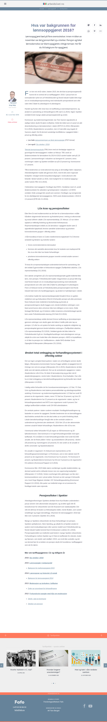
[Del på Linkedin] (100, 25)
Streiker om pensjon (35, 604)
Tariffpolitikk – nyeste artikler (53, 647)
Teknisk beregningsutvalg (34, 149)
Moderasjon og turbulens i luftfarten (43, 583)
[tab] (51, 683)
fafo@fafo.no (20, 710)
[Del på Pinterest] (94, 31)
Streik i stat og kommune (37, 599)
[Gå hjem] (53, 4)
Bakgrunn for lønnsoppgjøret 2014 (40, 578)
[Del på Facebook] (94, 25)
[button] (5, 4)
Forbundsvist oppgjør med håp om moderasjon (48, 594)
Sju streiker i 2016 (43, 144)
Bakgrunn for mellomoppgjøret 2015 (41, 568)
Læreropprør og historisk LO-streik (43, 573)
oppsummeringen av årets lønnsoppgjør (50, 140)
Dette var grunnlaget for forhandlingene (42, 588)
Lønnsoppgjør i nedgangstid (40, 563)
